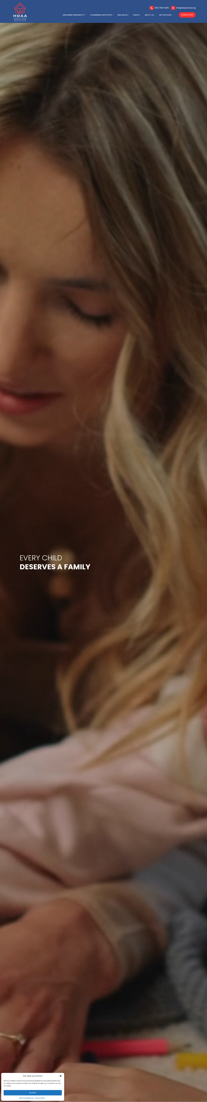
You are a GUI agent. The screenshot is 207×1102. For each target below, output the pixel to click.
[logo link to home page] (20, 11)
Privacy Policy (40, 1098)
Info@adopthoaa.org (186, 7)
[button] (60, 1076)
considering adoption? (101, 15)
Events (136, 15)
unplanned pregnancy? (73, 15)
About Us (149, 15)
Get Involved (165, 15)
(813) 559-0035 (161, 7)
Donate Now (187, 15)
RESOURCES (123, 15)
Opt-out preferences (26, 1098)
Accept (32, 1092)
